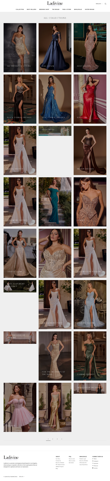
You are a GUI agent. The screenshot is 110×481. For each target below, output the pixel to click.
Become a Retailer (60, 462)
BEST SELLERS (31, 9)
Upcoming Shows (84, 464)
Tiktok (95, 458)
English (98, 3)
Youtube (96, 468)
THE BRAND (55, 9)
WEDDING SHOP (44, 9)
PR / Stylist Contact (60, 464)
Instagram (96, 461)
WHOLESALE (78, 9)
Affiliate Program (60, 466)
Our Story (58, 458)
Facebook (96, 463)
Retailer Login (83, 458)
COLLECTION (20, 9)
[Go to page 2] (61, 439)
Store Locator (72, 460)
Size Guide (71, 462)
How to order (72, 458)
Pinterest (96, 465)
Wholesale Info (83, 462)
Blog (57, 468)
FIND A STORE (66, 9)
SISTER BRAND (89, 9)
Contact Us (58, 460)
